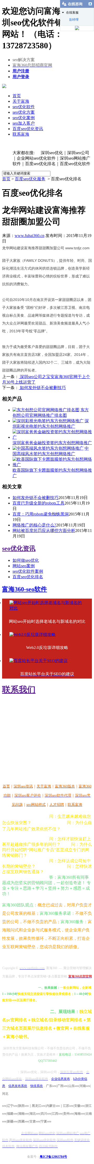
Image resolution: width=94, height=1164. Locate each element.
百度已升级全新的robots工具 (38, 503)
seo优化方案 (24, 112)
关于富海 (21, 101)
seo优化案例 (24, 117)
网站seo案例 (24, 566)
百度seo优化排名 (28, 577)
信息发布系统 (17, 1086)
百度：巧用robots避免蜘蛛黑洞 (41, 514)
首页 (17, 96)
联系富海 (21, 134)
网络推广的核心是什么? (34, 525)
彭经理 (74, 19)
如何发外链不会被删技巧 (42, 387)
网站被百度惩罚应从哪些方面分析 (44, 530)
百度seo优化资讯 (28, 128)
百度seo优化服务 (30, 179)
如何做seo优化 (26, 560)
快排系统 (36, 1086)
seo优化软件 (24, 107)
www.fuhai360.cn (29, 235)
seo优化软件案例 (28, 571)
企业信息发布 (60, 1079)
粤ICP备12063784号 (53, 1157)
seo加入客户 (24, 123)
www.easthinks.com (21, 767)
